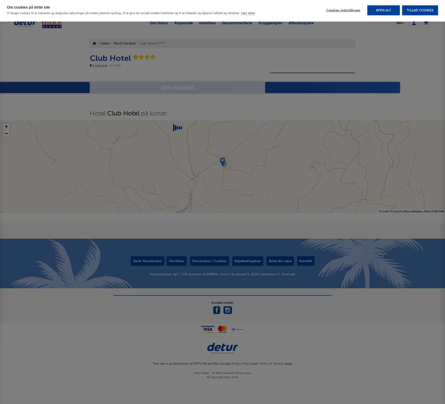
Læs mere (248, 14)
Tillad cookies (420, 11)
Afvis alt (383, 11)
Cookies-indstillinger (343, 11)
